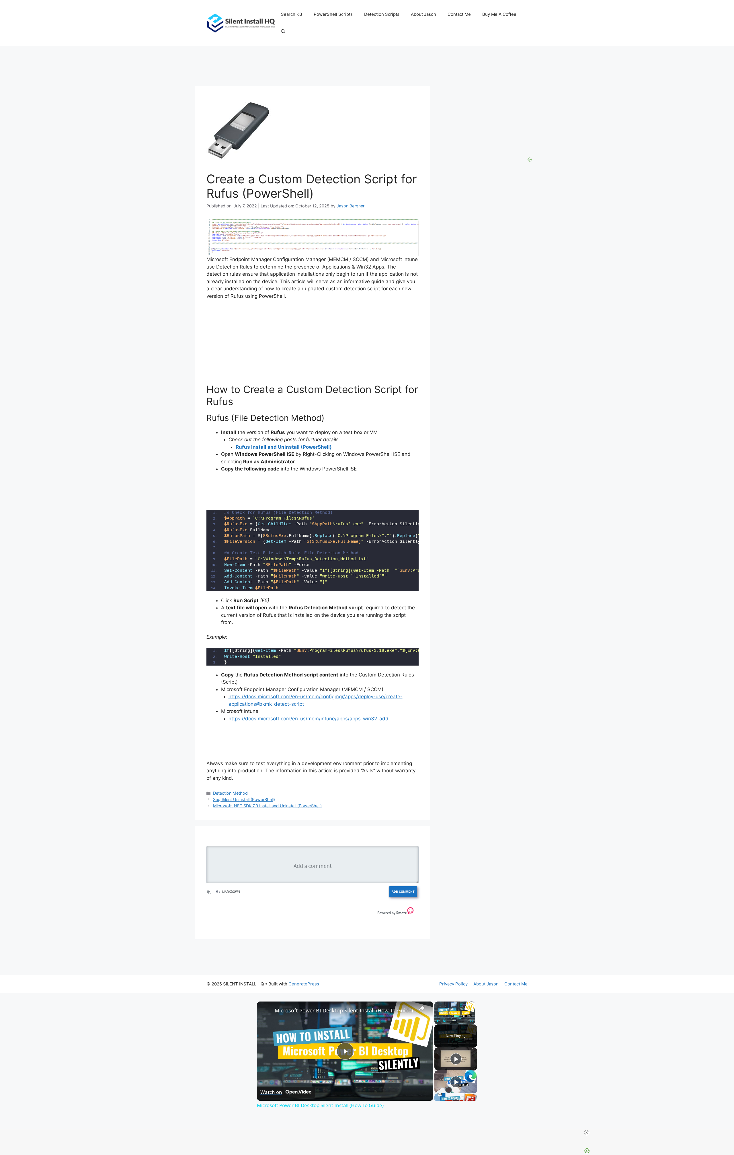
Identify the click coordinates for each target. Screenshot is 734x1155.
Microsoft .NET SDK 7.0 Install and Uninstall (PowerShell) (267, 805)
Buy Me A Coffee (499, 14)
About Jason (423, 14)
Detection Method (230, 793)
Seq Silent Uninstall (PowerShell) (244, 799)
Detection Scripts (381, 14)
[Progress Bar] (454, 1017)
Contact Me (459, 14)
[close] (586, 1132)
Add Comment (403, 891)
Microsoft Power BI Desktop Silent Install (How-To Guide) (344, 1010)
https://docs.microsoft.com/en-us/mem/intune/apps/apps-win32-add (309, 719)
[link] (266, 1010)
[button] (283, 31)
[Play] (437, 1021)
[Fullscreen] (471, 1021)
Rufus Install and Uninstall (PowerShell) (284, 447)
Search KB (291, 14)
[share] (422, 1008)
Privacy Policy (453, 984)
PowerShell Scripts (333, 14)
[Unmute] (444, 1021)
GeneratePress (303, 984)
